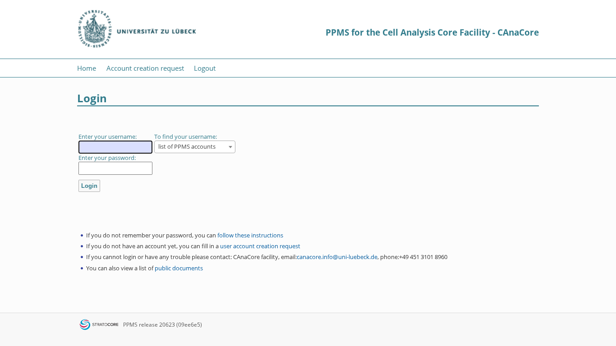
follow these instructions (250, 235)
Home (86, 68)
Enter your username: (107, 136)
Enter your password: (107, 158)
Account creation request (145, 68)
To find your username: (185, 136)
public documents (179, 268)
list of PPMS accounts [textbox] (187, 146)
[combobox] (194, 147)
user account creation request (260, 246)
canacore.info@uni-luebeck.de (337, 257)
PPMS (130, 324)
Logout (205, 68)
